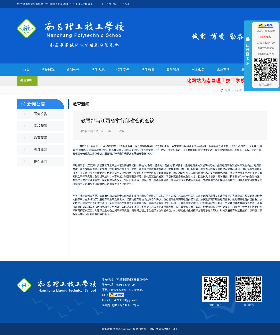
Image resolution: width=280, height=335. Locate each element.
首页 (227, 90)
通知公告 (40, 114)
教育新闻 (40, 137)
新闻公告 (239, 90)
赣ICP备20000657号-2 (125, 305)
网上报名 (265, 36)
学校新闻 (40, 126)
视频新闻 (40, 149)
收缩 (247, 59)
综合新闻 (40, 161)
